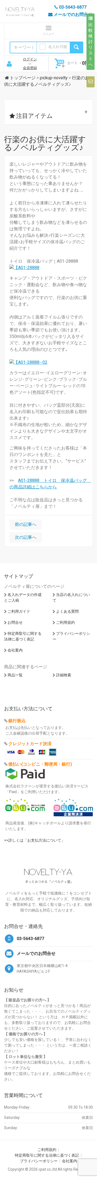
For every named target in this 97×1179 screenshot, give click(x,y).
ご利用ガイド (19, 611)
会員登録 (30, 68)
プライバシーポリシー (39, 1161)
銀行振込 (17, 720)
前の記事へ (25, 524)
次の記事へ (25, 537)
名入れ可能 (57, 46)
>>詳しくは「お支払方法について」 (34, 840)
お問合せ (15, 622)
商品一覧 (15, 675)
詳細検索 (63, 675)
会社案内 (15, 650)
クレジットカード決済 (29, 743)
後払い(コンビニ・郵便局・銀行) (40, 764)
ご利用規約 (65, 622)
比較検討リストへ (90, 44)
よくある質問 (67, 611)
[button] (48, 112)
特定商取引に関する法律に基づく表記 (47, 1155)
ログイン (30, 59)
